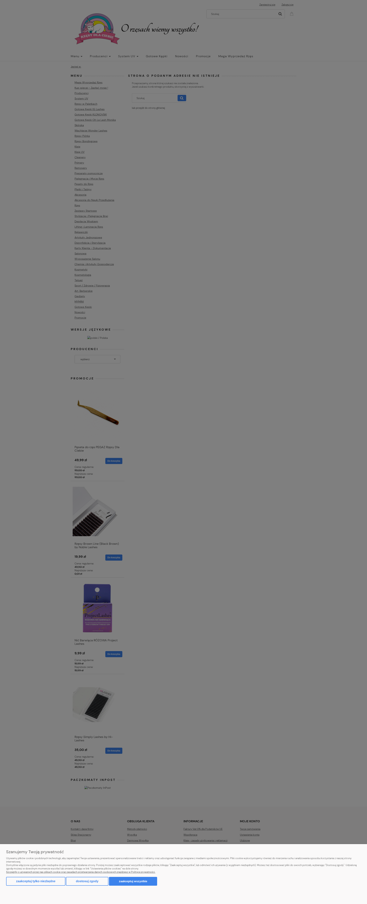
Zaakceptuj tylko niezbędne (35, 881)
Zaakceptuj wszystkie (133, 881)
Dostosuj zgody (87, 881)
